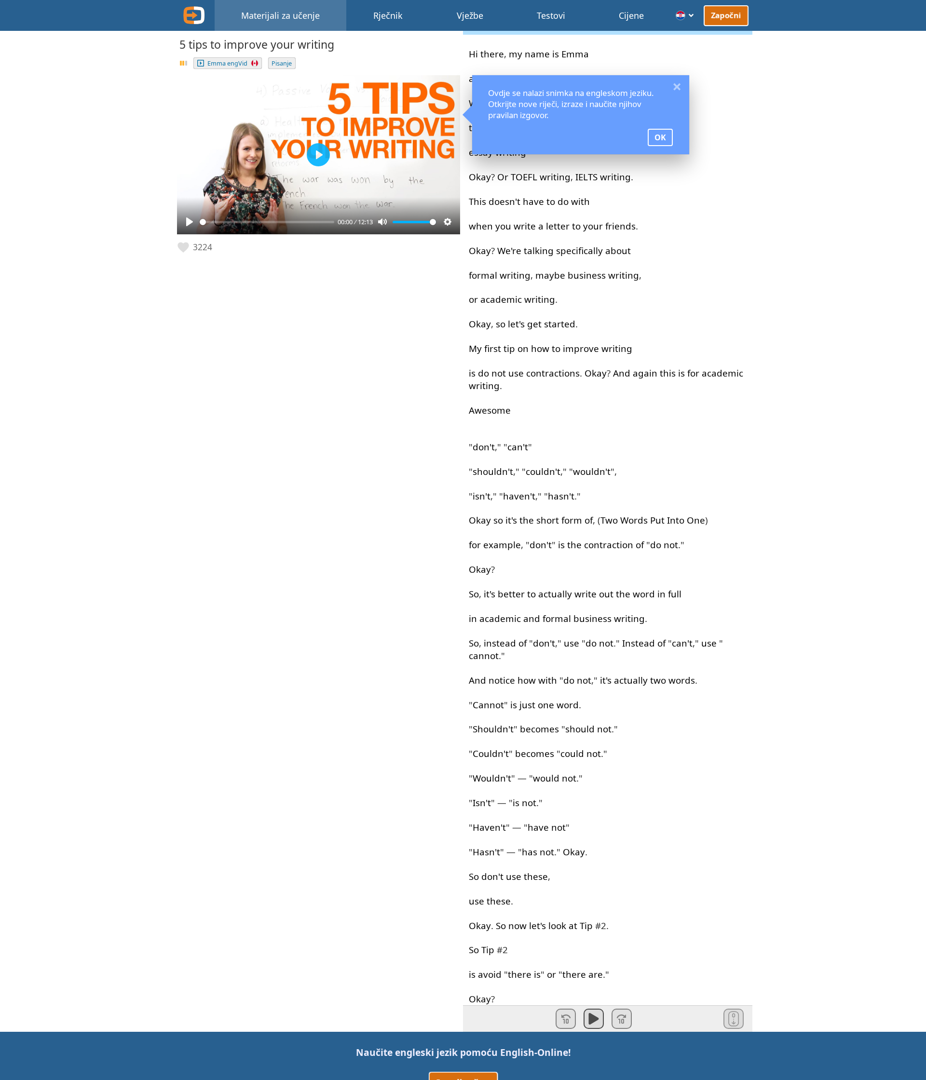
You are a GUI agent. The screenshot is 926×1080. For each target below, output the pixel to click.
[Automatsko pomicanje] (733, 1019)
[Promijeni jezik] (685, 15)
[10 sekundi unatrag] (566, 1019)
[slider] (267, 222)
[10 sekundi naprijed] (622, 1019)
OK (660, 137)
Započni (726, 15)
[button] (195, 247)
